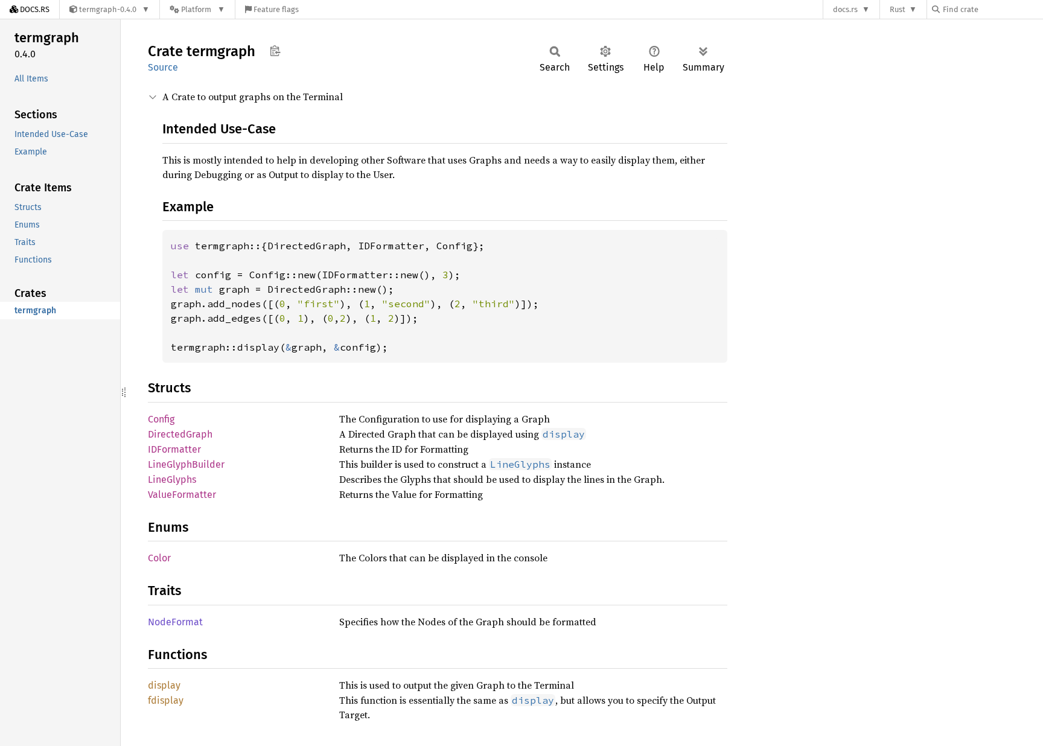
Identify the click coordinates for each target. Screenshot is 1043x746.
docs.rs (845, 9)
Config (161, 419)
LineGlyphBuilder (186, 464)
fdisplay (165, 700)
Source (163, 67)
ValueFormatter (182, 494)
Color (159, 558)
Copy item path (275, 50)
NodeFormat (175, 622)
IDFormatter (174, 449)
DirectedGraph (180, 434)
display (164, 685)
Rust (897, 9)
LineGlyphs (172, 479)
